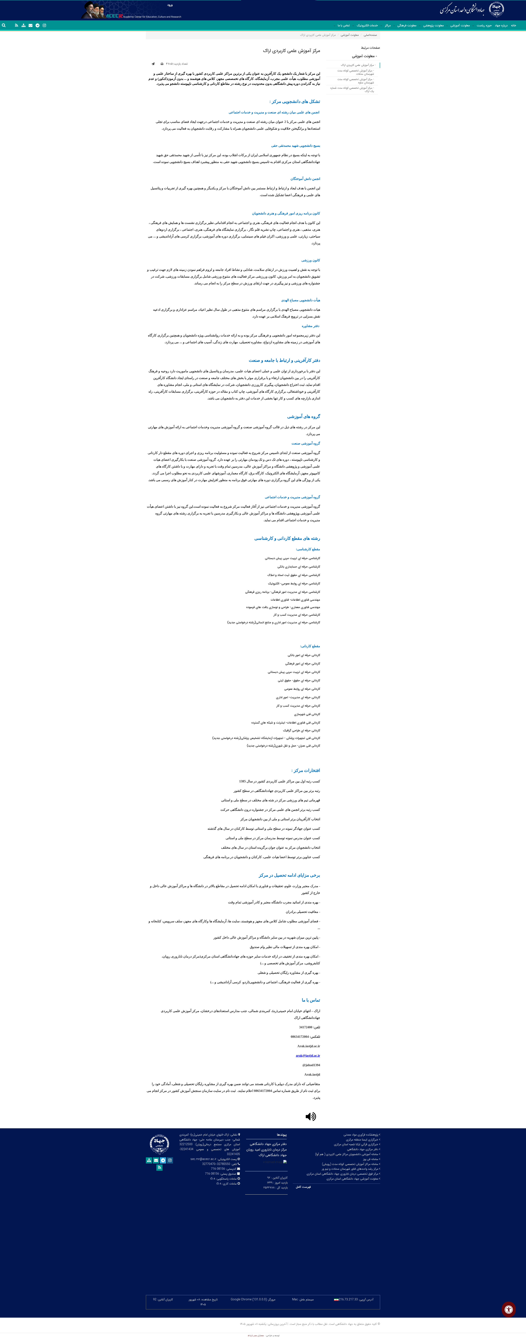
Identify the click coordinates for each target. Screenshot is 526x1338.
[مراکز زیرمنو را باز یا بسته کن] (381, 25)
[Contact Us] (30, 25)
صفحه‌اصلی (370, 35)
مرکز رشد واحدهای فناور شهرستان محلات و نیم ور (350, 1169)
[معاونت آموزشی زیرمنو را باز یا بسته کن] (447, 25)
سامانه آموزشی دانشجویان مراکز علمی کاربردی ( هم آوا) (347, 1154)
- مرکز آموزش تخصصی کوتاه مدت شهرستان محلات (355, 72)
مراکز (388, 25)
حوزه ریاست (484, 25)
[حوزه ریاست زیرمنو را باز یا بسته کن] (473, 25)
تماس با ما (344, 25)
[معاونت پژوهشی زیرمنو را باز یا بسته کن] (420, 25)
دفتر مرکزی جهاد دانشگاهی (363, 1149)
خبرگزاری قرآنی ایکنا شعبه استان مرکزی (356, 1144)
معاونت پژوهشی (433, 25)
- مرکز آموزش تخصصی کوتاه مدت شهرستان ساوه (355, 81)
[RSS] (16, 25)
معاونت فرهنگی (406, 25)
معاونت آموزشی (460, 25)
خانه (513, 25)
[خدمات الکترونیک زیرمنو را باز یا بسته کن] (353, 25)
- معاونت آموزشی (364, 56)
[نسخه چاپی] (162, 64)
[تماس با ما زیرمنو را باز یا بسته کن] (334, 25)
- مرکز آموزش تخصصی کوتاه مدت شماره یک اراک (352, 89)
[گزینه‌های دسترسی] (509, 1309)
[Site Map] (23, 25)
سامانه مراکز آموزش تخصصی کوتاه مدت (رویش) (350, 1164)
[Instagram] (44, 25)
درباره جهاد (501, 25)
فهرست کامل (303, 1187)
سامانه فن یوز (371, 1159)
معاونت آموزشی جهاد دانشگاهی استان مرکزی (352, 1178)
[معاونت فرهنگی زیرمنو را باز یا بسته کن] (394, 25)
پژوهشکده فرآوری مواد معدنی (361, 1134)
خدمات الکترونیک (367, 25)
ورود (170, 5)
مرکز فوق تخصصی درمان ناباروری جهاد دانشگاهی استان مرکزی (343, 1174)
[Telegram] (37, 25)
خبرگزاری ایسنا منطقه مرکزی (362, 1139)
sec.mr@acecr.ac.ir (203, 1159)
